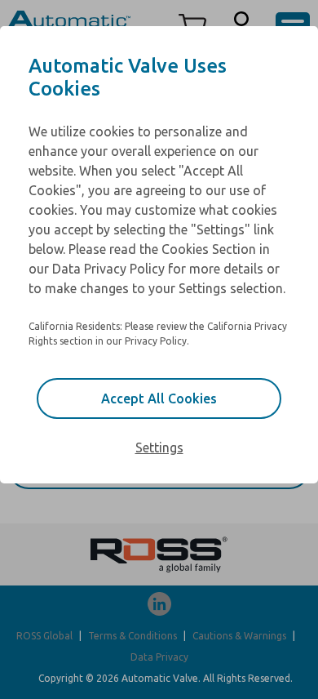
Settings (159, 447)
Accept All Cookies (159, 398)
